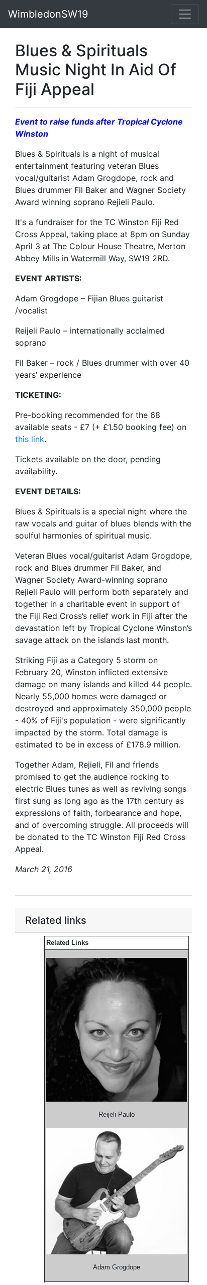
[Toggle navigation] (185, 14)
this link (29, 439)
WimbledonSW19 (48, 14)
